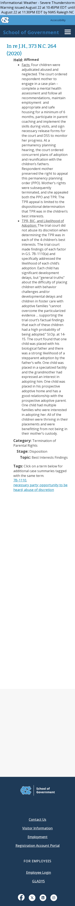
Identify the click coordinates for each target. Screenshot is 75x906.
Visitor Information (37, 828)
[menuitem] (21, 900)
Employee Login (38, 872)
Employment (38, 837)
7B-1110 (19, 480)
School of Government (31, 32)
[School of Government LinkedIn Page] (43, 897)
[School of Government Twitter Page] (32, 897)
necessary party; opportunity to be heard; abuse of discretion (40, 487)
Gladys (38, 881)
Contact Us (37, 819)
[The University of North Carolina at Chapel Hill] (2, 20)
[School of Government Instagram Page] (54, 897)
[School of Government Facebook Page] (21, 897)
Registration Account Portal (37, 845)
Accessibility (58, 20)
